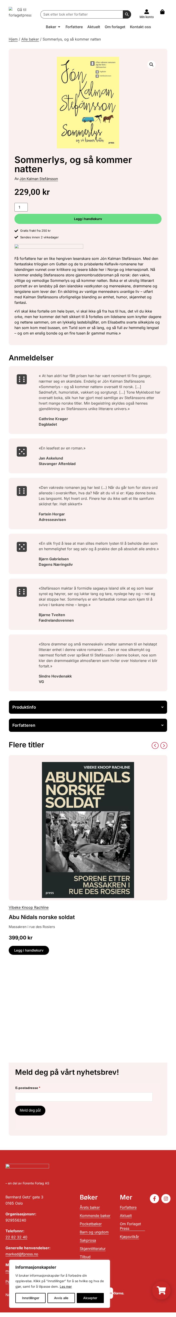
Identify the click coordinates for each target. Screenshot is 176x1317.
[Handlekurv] (164, 11)
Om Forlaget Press (130, 1226)
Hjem (13, 39)
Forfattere (128, 1207)
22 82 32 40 (16, 1237)
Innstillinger (30, 1298)
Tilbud (85, 1256)
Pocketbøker (91, 1224)
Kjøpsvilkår (129, 1236)
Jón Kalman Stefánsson (38, 179)
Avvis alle (61, 1298)
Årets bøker (90, 1207)
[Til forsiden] (20, 14)
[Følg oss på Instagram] (165, 1198)
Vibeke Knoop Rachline (29, 907)
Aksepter (90, 1298)
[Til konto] (146, 11)
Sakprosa (88, 1240)
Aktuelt (126, 1215)
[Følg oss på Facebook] (154, 1198)
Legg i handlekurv (88, 219)
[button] (151, 64)
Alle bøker (30, 39)
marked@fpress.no (22, 1254)
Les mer (66, 1286)
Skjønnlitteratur (93, 1248)
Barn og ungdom (94, 1232)
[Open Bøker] (59, 27)
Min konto (147, 17)
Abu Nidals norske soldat (42, 917)
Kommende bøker (95, 1215)
